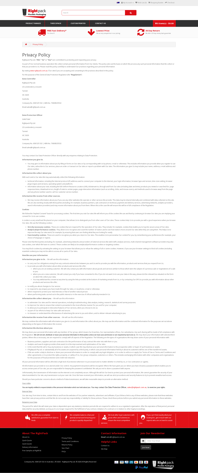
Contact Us (100, 23)
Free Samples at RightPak (31, 450)
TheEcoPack (55, 23)
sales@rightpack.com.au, (137, 387)
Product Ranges (33, 23)
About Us (25, 437)
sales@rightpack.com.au (113, 437)
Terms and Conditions (70, 441)
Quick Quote (27, 440)
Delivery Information (30, 447)
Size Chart (65, 448)
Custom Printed (78, 23)
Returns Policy (67, 445)
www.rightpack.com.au (38, 71)
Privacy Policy (38, 44)
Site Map (104, 449)
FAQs (64, 451)
